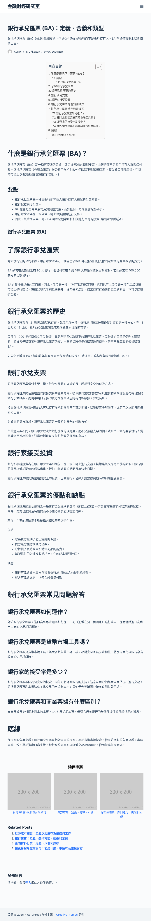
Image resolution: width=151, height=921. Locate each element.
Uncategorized (53, 51)
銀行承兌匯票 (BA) (72, 82)
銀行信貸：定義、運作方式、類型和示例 (41, 838)
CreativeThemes (67, 914)
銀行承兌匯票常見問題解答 (67, 109)
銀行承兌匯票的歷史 (63, 90)
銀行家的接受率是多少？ (71, 121)
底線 (54, 130)
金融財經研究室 (24, 6)
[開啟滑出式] (141, 6)
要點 (59, 78)
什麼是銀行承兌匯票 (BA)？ (68, 73)
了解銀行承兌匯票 (62, 86)
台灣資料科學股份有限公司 (29, 812)
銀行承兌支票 (59, 95)
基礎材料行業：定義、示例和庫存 (37, 843)
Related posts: (66, 134)
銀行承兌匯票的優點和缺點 (67, 104)
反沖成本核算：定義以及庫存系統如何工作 (43, 833)
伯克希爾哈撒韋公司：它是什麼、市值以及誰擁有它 (49, 848)
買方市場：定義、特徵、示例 (75, 812)
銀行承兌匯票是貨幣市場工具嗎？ (76, 117)
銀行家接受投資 (61, 99)
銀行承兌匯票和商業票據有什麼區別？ (79, 126)
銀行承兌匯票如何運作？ (70, 113)
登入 (28, 883)
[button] (97, 67)
